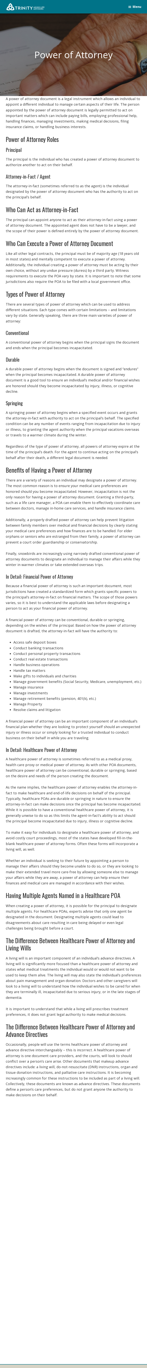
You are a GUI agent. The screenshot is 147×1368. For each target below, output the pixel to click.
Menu (137, 7)
